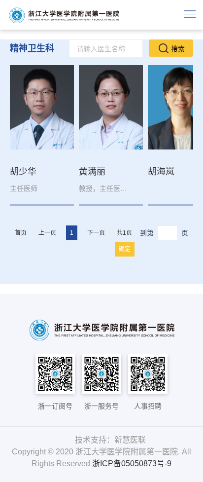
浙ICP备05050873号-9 (131, 463)
